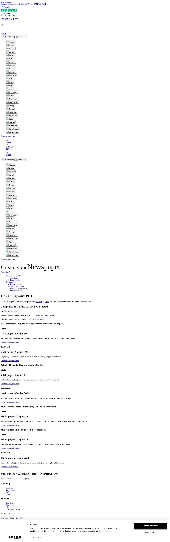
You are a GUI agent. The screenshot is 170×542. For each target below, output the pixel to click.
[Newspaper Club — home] (8, 15)
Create (8, 145)
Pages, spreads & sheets (19, 288)
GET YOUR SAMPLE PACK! (24, 4)
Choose (8, 142)
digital (38, 315)
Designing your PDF (13, 276)
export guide (39, 319)
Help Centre (10, 503)
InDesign (39, 302)
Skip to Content (6, 2)
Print (7, 140)
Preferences (149, 532)
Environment (10, 490)
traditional (47, 315)
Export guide (15, 280)
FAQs (8, 492)
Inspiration (9, 147)
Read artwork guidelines (10, 342)
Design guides (11, 282)
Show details (35, 537)
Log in (8, 153)
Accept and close (151, 526)
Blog (7, 149)
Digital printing (15, 284)
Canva (47, 302)
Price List (9, 507)
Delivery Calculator (13, 509)
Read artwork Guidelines (10, 467)
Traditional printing (17, 286)
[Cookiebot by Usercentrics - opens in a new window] (15, 537)
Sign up (8, 155)
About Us (9, 488)
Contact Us (10, 505)
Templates (14, 278)
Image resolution (16, 290)
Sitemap (8, 494)
